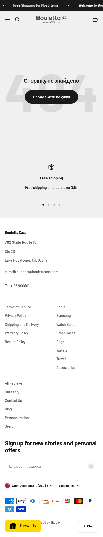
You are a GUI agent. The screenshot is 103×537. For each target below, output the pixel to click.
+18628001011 (21, 286)
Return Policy (15, 342)
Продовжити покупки (51, 97)
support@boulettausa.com (37, 272)
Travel (61, 359)
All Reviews (14, 383)
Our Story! (13, 392)
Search (10, 426)
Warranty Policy (17, 333)
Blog (8, 409)
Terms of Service (18, 307)
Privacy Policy (15, 315)
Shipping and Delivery (22, 324)
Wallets (62, 350)
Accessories (66, 367)
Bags (60, 342)
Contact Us (13, 400)
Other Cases (66, 333)
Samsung (63, 315)
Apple (61, 307)
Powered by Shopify (48, 522)
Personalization (17, 418)
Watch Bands (66, 324)
